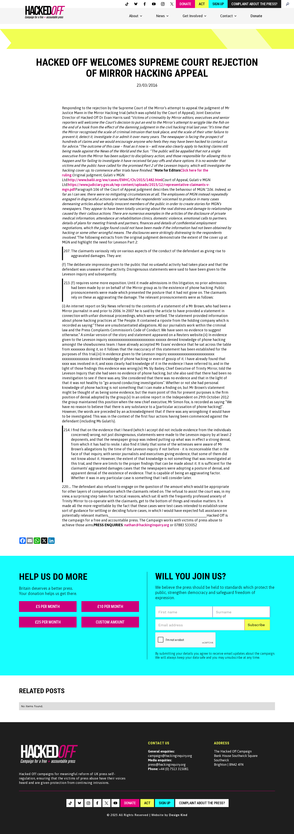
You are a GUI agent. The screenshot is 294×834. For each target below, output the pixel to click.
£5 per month (48, 606)
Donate (185, 4)
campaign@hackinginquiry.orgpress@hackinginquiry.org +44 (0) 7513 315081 (170, 760)
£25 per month (48, 622)
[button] (135, 16)
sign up (164, 803)
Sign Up (218, 4)
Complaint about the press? (254, 4)
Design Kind (178, 815)
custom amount (110, 622)
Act (202, 4)
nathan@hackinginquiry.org (146, 525)
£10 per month (110, 606)
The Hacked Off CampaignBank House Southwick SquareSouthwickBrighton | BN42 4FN (236, 758)
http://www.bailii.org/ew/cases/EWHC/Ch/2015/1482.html (115, 180)
